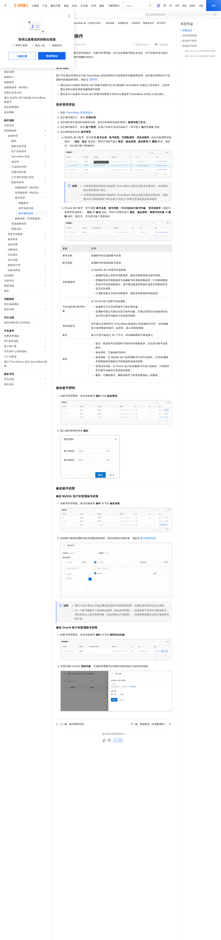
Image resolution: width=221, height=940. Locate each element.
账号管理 (161, 22)
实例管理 (136, 22)
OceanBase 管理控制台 (79, 112)
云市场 (84, 5)
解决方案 (55, 5)
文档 (177, 5)
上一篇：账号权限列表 (72, 724)
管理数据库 (123, 22)
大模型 (35, 5)
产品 (44, 5)
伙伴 (93, 5)
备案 (184, 5)
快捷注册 (22, 56)
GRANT (93, 79)
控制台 (193, 5)
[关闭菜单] (5, 5)
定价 (74, 5)
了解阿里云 (114, 5)
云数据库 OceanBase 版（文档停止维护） (83, 22)
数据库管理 (148, 22)
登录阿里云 (52, 56)
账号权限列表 (148, 538)
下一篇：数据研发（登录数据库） (148, 724)
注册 (201, 5)
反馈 (120, 740)
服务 (101, 5)
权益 (66, 5)
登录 (214, 5)
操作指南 (110, 22)
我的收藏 (163, 44)
